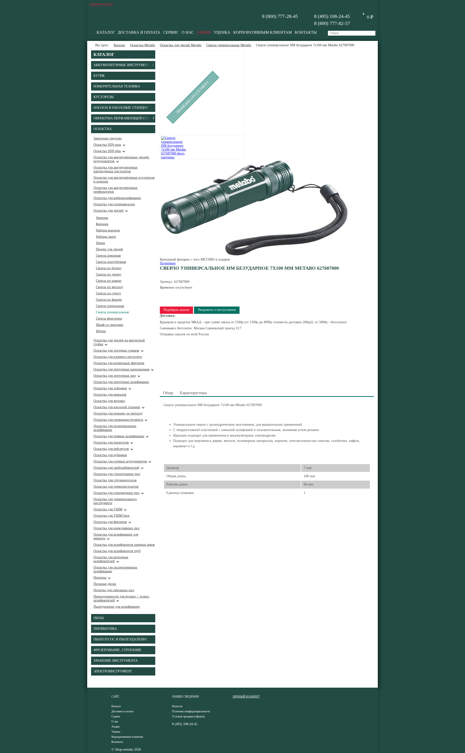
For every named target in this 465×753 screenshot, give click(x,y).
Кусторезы (103, 97)
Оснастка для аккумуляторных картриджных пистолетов (115, 169)
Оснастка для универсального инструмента (115, 501)
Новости (177, 706)
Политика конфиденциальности (191, 711)
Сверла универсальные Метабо (228, 45)
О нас (188, 32)
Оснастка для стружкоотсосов (115, 480)
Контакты (306, 32)
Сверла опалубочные (111, 262)
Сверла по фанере (109, 299)
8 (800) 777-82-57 (332, 23)
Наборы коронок (108, 230)
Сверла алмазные (108, 255)
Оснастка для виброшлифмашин (117, 198)
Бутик (99, 75)
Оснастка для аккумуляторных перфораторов (115, 189)
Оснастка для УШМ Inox (111, 515)
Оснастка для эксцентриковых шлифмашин (115, 569)
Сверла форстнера (109, 318)
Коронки (102, 224)
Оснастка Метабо (142, 45)
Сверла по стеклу (108, 293)
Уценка (222, 32)
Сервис (171, 32)
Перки (100, 243)
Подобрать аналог (176, 310)
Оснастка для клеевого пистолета (117, 357)
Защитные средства (107, 138)
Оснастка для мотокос (109, 401)
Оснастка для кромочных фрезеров (118, 363)
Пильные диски (104, 584)
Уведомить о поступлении (217, 310)
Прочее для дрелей (109, 249)
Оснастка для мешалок (109, 394)
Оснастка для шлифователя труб (116, 551)
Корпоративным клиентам (262, 32)
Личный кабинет (246, 696)
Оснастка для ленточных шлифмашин (121, 382)
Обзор (168, 393)
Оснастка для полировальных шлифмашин (114, 428)
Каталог (106, 32)
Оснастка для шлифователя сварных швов (124, 544)
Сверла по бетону (109, 268)
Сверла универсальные (112, 312)
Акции (204, 32)
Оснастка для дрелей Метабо (181, 45)
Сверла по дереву (108, 274)
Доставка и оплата (139, 32)
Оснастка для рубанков (110, 455)
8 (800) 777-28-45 (280, 16)
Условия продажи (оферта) (188, 716)
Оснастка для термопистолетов (116, 486)
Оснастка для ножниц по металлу (118, 413)
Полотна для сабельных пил (113, 590)
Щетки (101, 331)
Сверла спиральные (110, 306)
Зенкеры (102, 218)
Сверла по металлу (109, 287)
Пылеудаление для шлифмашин (116, 606)
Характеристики (193, 393)
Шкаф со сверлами (109, 325)
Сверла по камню (108, 281)
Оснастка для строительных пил (116, 474)
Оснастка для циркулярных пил (116, 528)
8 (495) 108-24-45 (332, 16)
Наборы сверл (106, 236)
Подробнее (168, 263)
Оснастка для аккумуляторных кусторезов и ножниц (124, 179)
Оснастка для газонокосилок (114, 204)
